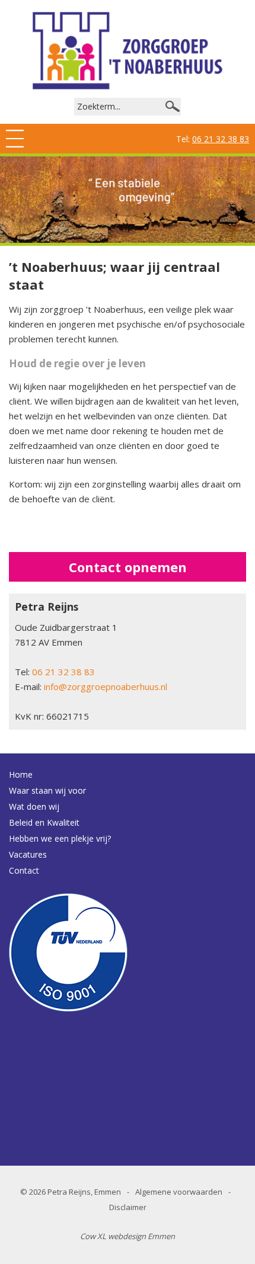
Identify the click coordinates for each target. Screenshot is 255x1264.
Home (21, 774)
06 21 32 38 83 (220, 139)
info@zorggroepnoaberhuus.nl (105, 686)
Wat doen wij (34, 806)
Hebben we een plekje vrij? (60, 838)
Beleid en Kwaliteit (44, 822)
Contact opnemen (128, 567)
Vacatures (28, 854)
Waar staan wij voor (47, 790)
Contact (24, 870)
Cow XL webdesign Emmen (127, 1236)
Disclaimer (127, 1207)
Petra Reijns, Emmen (84, 1191)
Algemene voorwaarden (178, 1191)
